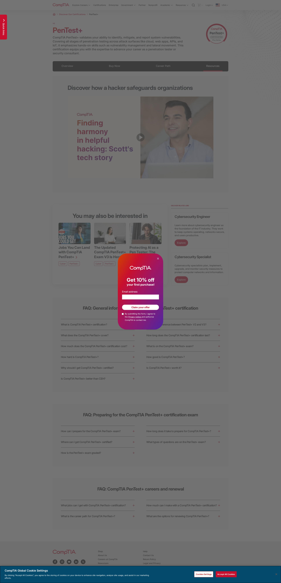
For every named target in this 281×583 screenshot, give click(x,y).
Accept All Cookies (226, 574)
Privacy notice (135, 317)
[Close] (276, 574)
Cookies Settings (204, 574)
